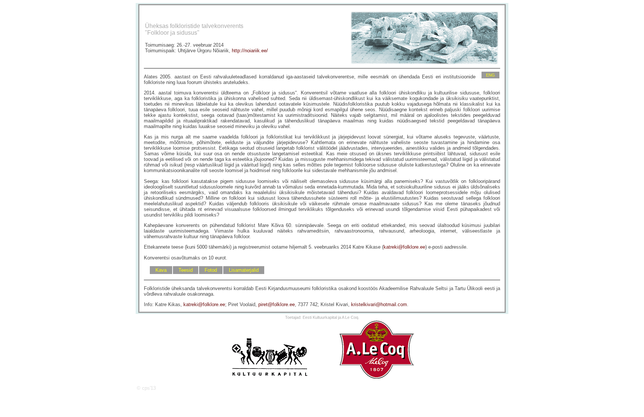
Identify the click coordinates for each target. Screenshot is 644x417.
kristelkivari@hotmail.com (379, 304)
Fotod (211, 270)
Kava (161, 270)
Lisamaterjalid (244, 270)
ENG (490, 75)
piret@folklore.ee (276, 304)
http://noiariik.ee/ (250, 50)
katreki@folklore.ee (404, 247)
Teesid (186, 270)
